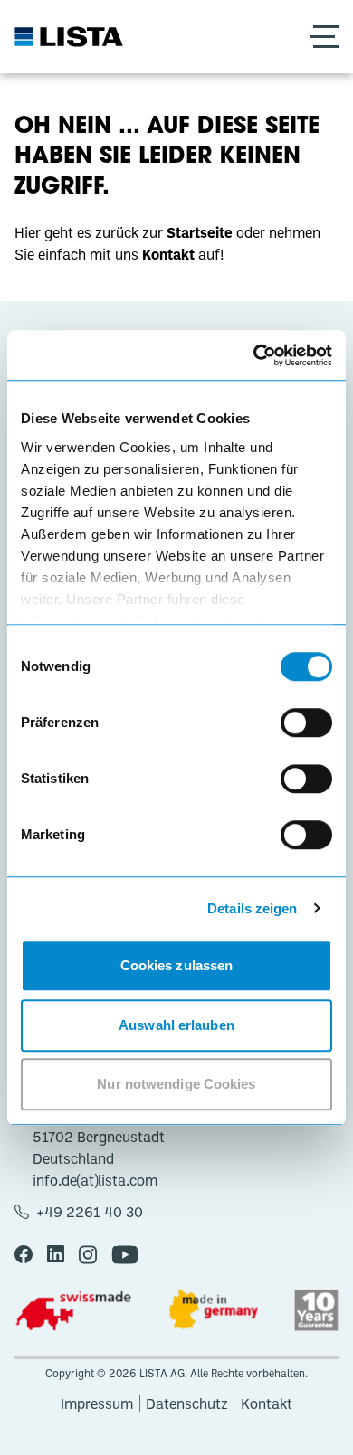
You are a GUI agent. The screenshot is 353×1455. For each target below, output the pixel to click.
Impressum (97, 1403)
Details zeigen (252, 908)
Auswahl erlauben (176, 1025)
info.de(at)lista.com (95, 1180)
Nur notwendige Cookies (176, 1083)
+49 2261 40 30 (89, 1212)
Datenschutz (187, 1403)
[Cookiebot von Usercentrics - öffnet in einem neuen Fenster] (254, 355)
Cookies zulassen (177, 965)
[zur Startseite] (68, 36)
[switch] (306, 722)
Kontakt (266, 1403)
